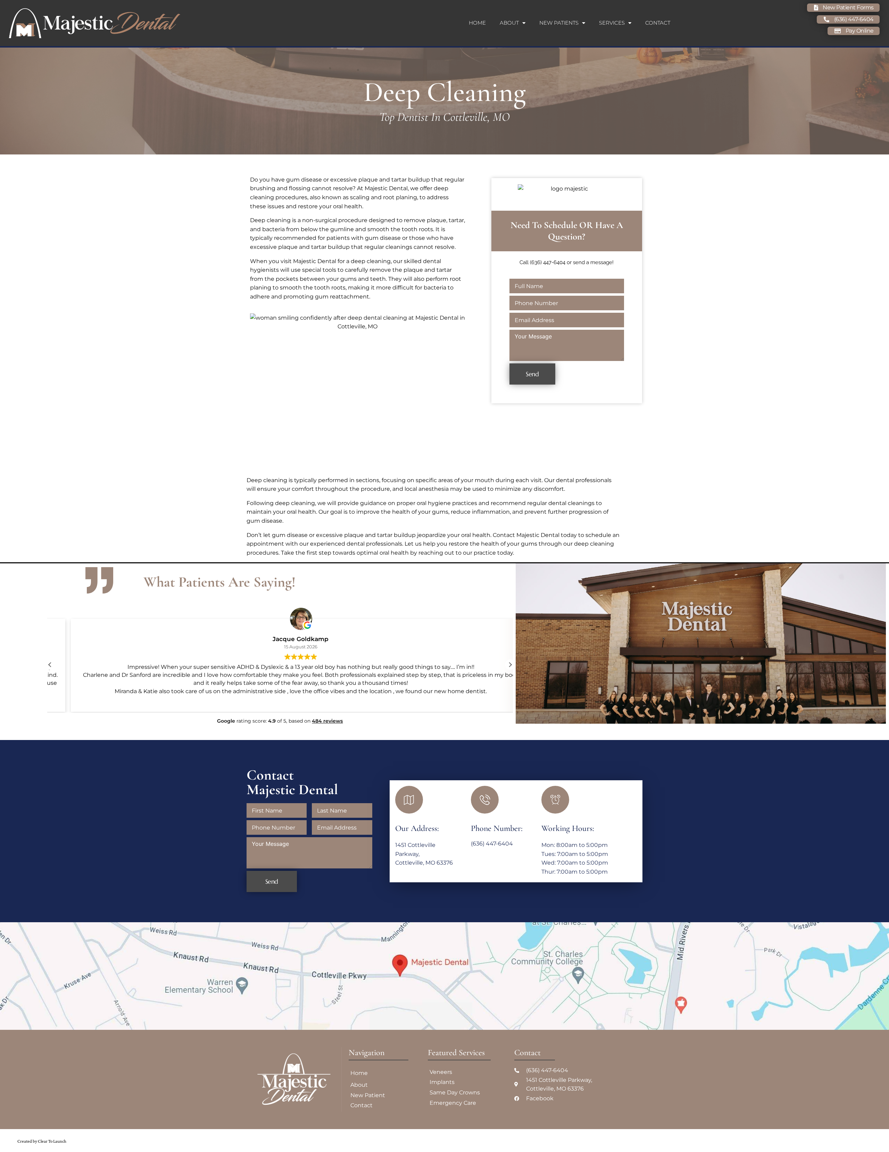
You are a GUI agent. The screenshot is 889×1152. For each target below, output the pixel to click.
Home (477, 22)
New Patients (559, 22)
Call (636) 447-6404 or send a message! (567, 262)
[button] (510, 664)
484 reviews (327, 721)
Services (612, 22)
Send (532, 374)
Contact (657, 22)
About (509, 22)
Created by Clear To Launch (41, 1141)
